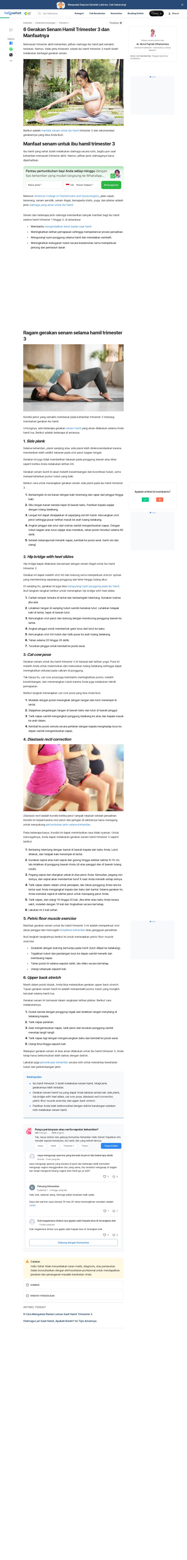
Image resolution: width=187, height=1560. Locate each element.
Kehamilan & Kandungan (45, 23)
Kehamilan (27, 23)
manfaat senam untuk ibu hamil (60, 130)
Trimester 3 (64, 23)
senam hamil (73, 428)
